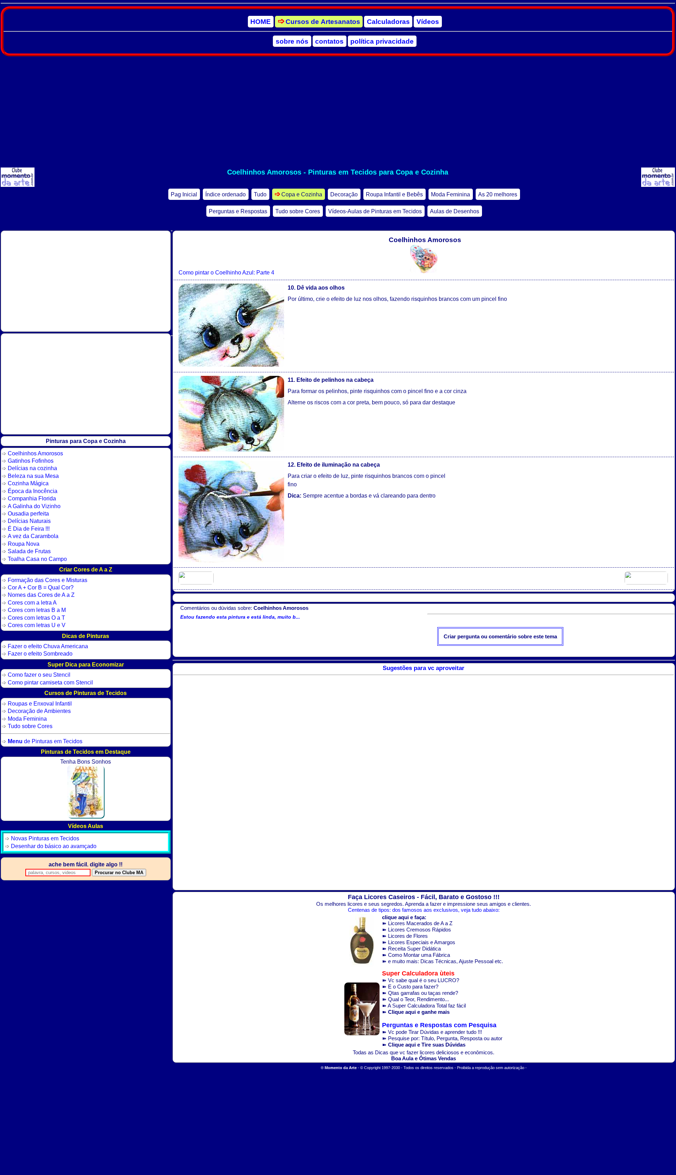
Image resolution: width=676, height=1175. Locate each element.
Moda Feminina (450, 194)
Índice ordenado (225, 194)
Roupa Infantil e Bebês (394, 194)
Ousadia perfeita (28, 513)
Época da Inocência (32, 491)
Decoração (344, 194)
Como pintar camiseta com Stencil (50, 682)
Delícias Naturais (29, 521)
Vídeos (428, 21)
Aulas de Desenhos (454, 211)
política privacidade (382, 41)
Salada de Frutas (29, 551)
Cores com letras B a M (37, 610)
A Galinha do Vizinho (34, 506)
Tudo (260, 194)
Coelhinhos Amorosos (35, 453)
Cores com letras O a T (36, 617)
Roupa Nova (23, 544)
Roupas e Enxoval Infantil (40, 703)
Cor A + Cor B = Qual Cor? (41, 587)
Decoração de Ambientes (39, 711)
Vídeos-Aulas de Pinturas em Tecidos (375, 211)
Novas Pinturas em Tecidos (45, 838)
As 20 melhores (497, 194)
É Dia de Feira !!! (29, 528)
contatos (329, 41)
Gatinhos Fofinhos (31, 460)
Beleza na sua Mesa (33, 476)
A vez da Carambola (33, 536)
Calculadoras (388, 21)
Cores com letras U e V (36, 625)
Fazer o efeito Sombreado (40, 653)
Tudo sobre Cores (297, 211)
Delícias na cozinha (32, 468)
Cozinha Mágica (28, 483)
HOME (260, 21)
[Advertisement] (337, 112)
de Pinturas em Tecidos (45, 741)
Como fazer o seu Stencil (39, 674)
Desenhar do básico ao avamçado (53, 846)
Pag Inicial (184, 194)
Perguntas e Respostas (238, 211)
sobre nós (292, 41)
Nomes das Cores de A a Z (41, 595)
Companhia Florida (32, 498)
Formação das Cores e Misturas (47, 580)
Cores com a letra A (32, 602)
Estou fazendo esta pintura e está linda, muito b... (240, 617)
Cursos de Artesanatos (323, 21)
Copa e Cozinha (301, 194)
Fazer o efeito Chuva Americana (48, 646)
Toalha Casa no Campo (37, 559)
